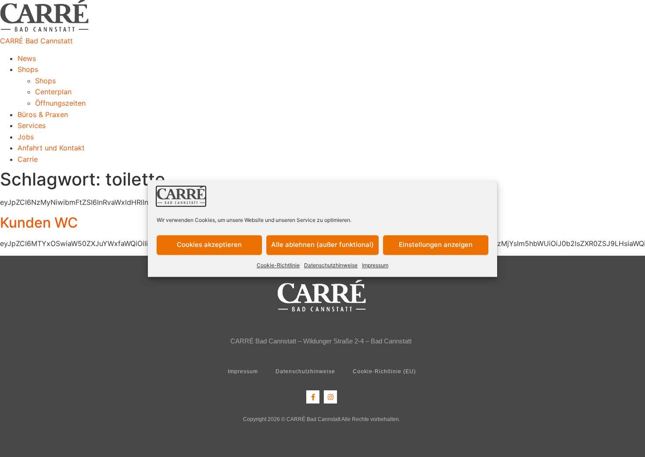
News (27, 58)
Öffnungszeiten (60, 103)
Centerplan (53, 91)
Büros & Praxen (43, 114)
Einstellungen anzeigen (436, 245)
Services (32, 125)
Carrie (28, 159)
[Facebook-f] (312, 396)
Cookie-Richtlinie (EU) (384, 371)
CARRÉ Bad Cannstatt (36, 40)
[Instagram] (330, 396)
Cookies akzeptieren (209, 245)
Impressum (375, 265)
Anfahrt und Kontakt (51, 147)
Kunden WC (39, 222)
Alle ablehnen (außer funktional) (322, 245)
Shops (28, 69)
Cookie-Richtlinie (278, 265)
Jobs (26, 136)
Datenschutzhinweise (331, 265)
